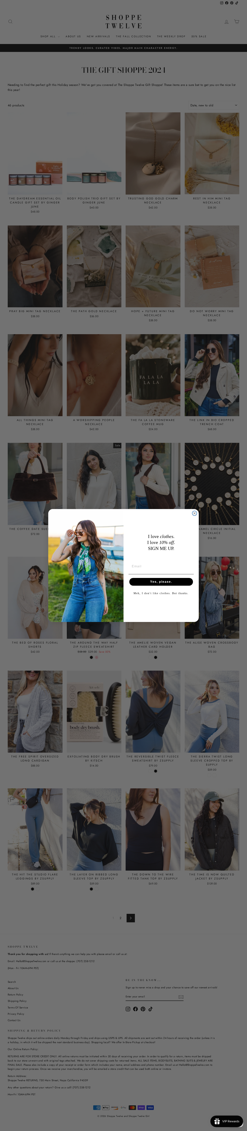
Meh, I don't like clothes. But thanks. (161, 593)
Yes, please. (161, 581)
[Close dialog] (194, 513)
